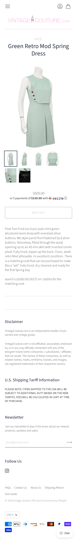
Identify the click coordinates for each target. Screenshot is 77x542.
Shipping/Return (54, 488)
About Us (36, 488)
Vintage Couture (21, 500)
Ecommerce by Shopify (54, 500)
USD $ (10, 515)
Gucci (39, 39)
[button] (38, 198)
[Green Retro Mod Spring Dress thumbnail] (10, 158)
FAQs (8, 488)
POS (33, 500)
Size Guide (11, 494)
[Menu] (7, 6)
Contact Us (20, 488)
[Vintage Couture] (38, 19)
